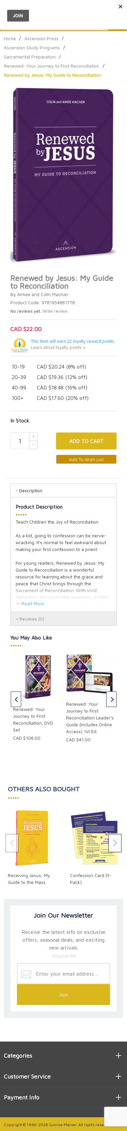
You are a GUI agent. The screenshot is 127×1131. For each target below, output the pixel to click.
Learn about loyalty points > (58, 347)
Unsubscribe (63, 955)
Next (111, 699)
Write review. (55, 311)
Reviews (32, 618)
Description (30, 490)
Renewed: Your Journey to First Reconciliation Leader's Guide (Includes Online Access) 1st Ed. (90, 717)
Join (63, 994)
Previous (16, 699)
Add (86, 441)
